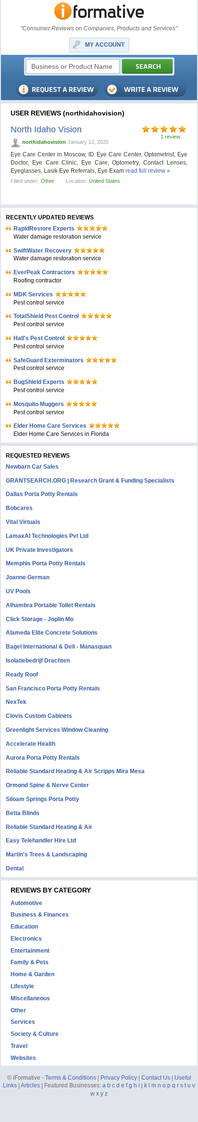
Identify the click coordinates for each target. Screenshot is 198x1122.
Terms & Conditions (70, 1077)
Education (24, 926)
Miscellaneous (30, 998)
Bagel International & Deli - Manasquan (58, 646)
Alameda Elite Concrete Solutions (52, 632)
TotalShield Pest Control (46, 316)
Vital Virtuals (23, 522)
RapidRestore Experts (43, 228)
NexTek (16, 702)
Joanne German (28, 577)
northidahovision (44, 142)
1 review (170, 137)
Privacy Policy (118, 1077)
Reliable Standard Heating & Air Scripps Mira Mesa (75, 771)
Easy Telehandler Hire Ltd (41, 840)
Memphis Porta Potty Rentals (46, 563)
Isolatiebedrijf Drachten (38, 660)
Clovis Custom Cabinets (39, 716)
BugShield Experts (38, 382)
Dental (15, 868)
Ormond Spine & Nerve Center (47, 785)
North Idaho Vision (46, 129)
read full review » (147, 170)
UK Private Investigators (39, 550)
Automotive (26, 903)
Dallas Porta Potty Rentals (42, 494)
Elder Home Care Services (50, 425)
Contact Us (155, 1077)
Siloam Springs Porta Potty (42, 799)
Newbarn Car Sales (32, 466)
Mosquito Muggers (38, 404)
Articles (30, 1085)
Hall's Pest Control (38, 338)
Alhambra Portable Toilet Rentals (51, 605)
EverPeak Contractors (44, 272)
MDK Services (33, 294)
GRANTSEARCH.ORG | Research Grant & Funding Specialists (90, 480)
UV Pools (18, 591)
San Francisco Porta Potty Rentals (53, 688)
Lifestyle (22, 986)
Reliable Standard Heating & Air (49, 827)
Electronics (26, 938)
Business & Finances (40, 914)
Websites (23, 1058)
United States (104, 181)
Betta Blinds (22, 813)
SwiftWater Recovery (42, 250)
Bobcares (19, 508)
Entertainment (30, 950)
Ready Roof (22, 674)
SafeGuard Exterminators (48, 360)
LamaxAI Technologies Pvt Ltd (47, 536)
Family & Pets (30, 962)
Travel (19, 1046)
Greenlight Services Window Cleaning (57, 730)
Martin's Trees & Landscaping (46, 854)
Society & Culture (35, 1034)
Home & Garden (32, 974)
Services (23, 1022)
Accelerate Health (30, 743)
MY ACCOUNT (104, 44)
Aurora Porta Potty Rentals (43, 757)
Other (47, 181)
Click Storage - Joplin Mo (40, 619)
